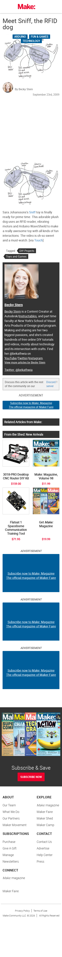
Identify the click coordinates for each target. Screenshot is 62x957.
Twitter (22, 358)
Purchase (9, 842)
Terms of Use (40, 910)
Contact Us (44, 842)
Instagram (36, 358)
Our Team (9, 805)
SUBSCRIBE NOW (31, 777)
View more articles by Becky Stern (24, 362)
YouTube (10, 358)
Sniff (32, 212)
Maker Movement (15, 825)
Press (40, 861)
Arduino (20, 36)
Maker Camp (45, 825)
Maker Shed (45, 818)
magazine (48, 805)
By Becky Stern (24, 89)
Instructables (28, 316)
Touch (38, 240)
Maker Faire (45, 812)
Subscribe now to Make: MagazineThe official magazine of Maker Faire (31, 405)
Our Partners (11, 818)
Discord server (51, 384)
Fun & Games (39, 36)
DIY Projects (26, 251)
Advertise (43, 848)
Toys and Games (16, 256)
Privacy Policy (22, 910)
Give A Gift (10, 848)
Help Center (45, 855)
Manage (8, 855)
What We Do (11, 812)
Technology (31, 41)
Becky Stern (13, 304)
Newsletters (11, 861)
